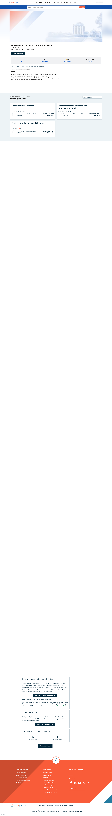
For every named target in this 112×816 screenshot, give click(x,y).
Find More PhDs (18, 53)
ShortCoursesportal (48, 782)
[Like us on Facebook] (71, 783)
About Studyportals (22, 773)
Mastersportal (47, 775)
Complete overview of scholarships (55, 285)
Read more (44, 332)
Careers (35, 162)
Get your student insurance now (45, 695)
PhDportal (46, 777)
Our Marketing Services (23, 780)
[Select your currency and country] (71, 773)
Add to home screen (77, 789)
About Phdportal (21, 775)
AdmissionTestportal (49, 785)
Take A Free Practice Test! (45, 724)
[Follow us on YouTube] (79, 783)
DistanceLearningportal (49, 780)
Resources (72, 2)
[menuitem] (39, 2)
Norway (22, 66)
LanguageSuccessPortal (50, 792)
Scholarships (64, 2)
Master (48, 241)
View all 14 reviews (49, 620)
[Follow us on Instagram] (88, 783)
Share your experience (75, 670)
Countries (55, 2)
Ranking (90, 61)
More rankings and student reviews (52, 402)
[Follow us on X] (84, 783)
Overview (34, 147)
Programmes (39, 2)
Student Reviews (32, 169)
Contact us (19, 785)
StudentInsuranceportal (50, 790)
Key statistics (33, 151)
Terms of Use (42, 805)
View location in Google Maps (54, 592)
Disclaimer (70, 805)
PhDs (22, 61)
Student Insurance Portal (59, 706)
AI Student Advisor (21, 777)
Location (34, 165)
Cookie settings (50, 805)
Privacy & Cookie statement (61, 805)
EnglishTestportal (48, 787)
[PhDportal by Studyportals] (14, 2)
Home (12, 66)
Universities (48, 2)
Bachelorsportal (47, 773)
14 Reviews (67, 61)
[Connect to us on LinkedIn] (75, 783)
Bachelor (54, 241)
